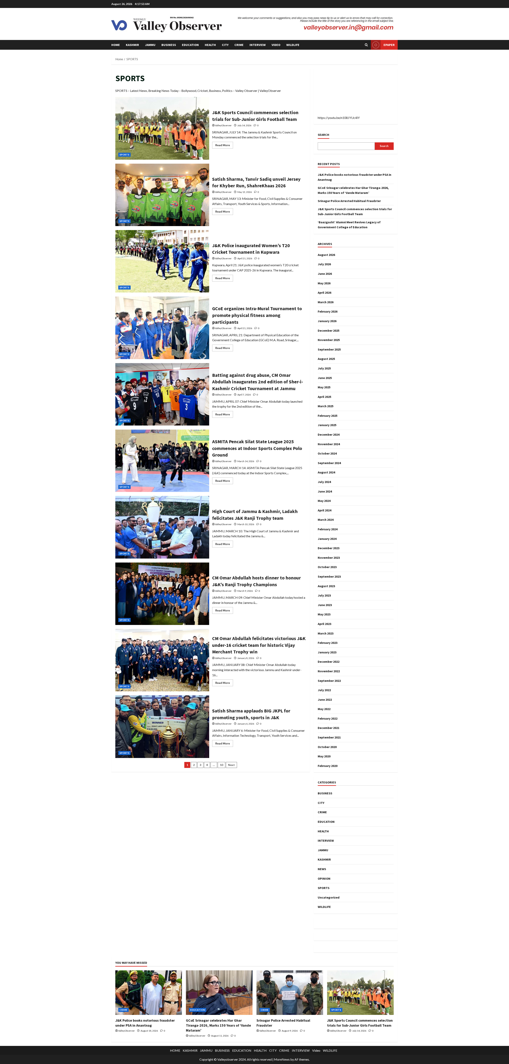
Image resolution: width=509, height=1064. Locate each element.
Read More (224, 144)
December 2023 (328, 548)
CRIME (239, 45)
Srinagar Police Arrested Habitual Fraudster (349, 201)
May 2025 (324, 387)
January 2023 (327, 652)
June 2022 (325, 700)
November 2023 (329, 558)
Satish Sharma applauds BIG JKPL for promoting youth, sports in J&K (162, 726)
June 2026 (325, 274)
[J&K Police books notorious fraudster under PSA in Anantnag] (148, 992)
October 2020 (327, 747)
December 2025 (328, 330)
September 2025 (329, 349)
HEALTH (210, 45)
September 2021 (329, 737)
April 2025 (324, 397)
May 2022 (324, 709)
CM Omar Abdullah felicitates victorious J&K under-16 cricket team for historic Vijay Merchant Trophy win (162, 660)
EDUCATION (190, 45)
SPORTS (124, 154)
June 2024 (325, 491)
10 (221, 765)
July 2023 (324, 595)
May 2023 (324, 614)
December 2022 (328, 662)
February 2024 (327, 529)
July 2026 (324, 264)
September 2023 (329, 576)
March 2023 (325, 633)
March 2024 (325, 520)
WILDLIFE (292, 45)
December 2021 (328, 728)
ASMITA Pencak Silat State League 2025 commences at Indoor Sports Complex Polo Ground (162, 460)
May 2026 (324, 283)
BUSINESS (168, 45)
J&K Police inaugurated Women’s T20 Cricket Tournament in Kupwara (162, 261)
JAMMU (150, 45)
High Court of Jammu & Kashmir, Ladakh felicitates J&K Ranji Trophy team (162, 527)
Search (323, 135)
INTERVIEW (258, 45)
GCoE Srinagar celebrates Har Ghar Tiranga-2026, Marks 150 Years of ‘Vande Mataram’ (218, 1025)
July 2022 (324, 690)
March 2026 (325, 302)
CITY (225, 45)
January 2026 (327, 321)
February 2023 (327, 643)
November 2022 (329, 671)
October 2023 (327, 567)
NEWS (322, 869)
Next (231, 765)
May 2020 (324, 756)
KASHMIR (132, 45)
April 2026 (324, 292)
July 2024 (324, 482)
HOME (115, 45)
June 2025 (325, 378)
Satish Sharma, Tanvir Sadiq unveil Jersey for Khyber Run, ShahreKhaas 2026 (162, 195)
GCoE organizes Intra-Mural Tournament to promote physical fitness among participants (162, 327)
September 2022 (329, 681)
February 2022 (327, 718)
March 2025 (325, 406)
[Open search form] (366, 45)
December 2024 (328, 434)
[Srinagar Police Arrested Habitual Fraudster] (289, 992)
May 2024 (324, 501)
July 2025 (324, 368)
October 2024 (327, 453)
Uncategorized (328, 897)
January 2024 (327, 539)
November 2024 (329, 444)
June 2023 (325, 605)
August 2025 (326, 359)
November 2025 (329, 340)
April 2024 (324, 510)
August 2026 (326, 255)
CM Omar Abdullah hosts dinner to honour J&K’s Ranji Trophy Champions (162, 594)
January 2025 (327, 425)
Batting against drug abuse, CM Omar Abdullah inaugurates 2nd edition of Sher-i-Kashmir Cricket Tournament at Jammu (162, 394)
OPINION (324, 878)
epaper (389, 45)
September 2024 (329, 463)
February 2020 (327, 766)
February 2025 (327, 416)
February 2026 (327, 311)
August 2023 (326, 586)
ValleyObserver (223, 125)
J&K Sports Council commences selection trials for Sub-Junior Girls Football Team (162, 128)
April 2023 (324, 624)
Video (276, 45)
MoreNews (282, 1059)
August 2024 (326, 472)
